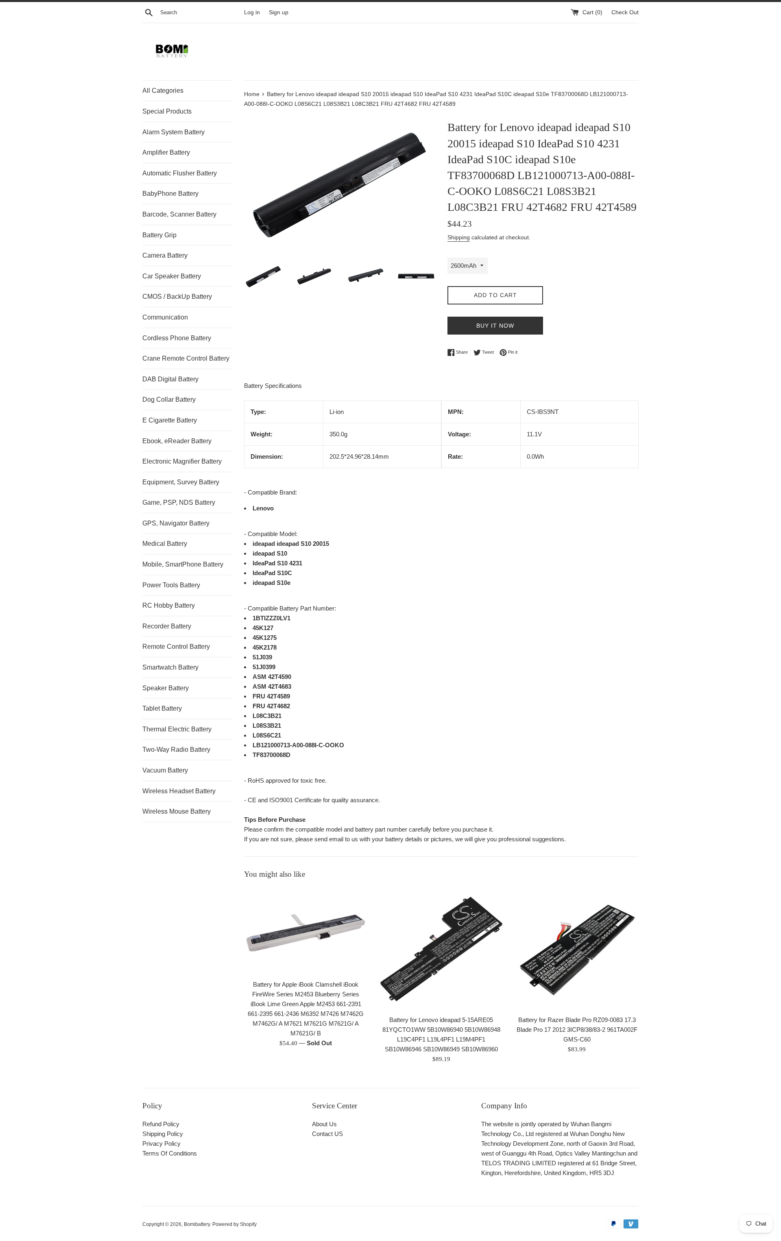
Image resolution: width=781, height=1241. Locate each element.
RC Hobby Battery (168, 605)
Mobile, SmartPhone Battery (182, 564)
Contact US (327, 1133)
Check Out (625, 12)
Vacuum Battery (165, 770)
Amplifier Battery (166, 152)
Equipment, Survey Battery (180, 482)
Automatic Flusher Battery (179, 173)
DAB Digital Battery (170, 379)
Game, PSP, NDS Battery (178, 502)
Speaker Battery (165, 688)
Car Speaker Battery (171, 276)
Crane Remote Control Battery (185, 358)
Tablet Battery (162, 708)
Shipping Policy (162, 1133)
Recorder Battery (166, 626)
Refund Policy (160, 1124)
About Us (324, 1124)
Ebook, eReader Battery (177, 441)
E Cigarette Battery (169, 420)
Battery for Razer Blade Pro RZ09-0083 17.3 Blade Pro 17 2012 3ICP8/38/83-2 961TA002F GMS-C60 (577, 1029)
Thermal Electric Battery (177, 729)
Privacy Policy (161, 1143)
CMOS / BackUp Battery (177, 296)
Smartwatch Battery (170, 667)
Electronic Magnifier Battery (182, 461)
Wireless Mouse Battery (176, 811)
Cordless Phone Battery (176, 338)
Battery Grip (159, 235)
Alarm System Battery (173, 132)
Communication (165, 317)
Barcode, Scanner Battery (179, 214)
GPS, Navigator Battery (175, 523)
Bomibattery (197, 1224)
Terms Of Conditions (169, 1153)
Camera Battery (165, 255)
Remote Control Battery (176, 646)
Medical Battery (164, 543)
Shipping (458, 237)
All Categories (162, 90)
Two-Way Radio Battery (176, 749)
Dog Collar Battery (169, 399)
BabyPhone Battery (170, 193)
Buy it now (495, 325)
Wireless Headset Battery (179, 791)
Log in (252, 12)
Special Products (167, 111)
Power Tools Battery (171, 585)
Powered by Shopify (234, 1224)
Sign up (278, 12)
